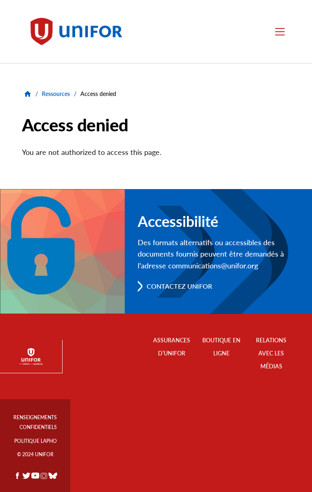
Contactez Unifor (179, 286)
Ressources (56, 93)
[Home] (80, 32)
